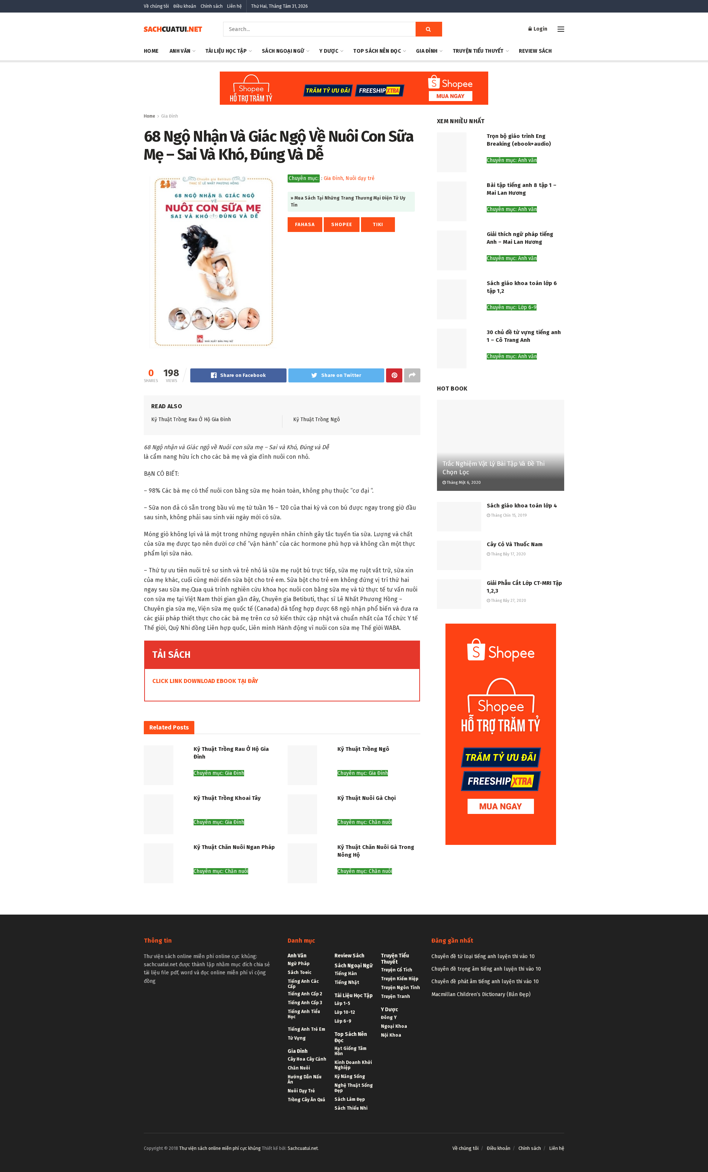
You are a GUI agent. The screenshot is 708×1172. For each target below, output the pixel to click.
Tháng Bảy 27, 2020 (508, 600)
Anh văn (180, 51)
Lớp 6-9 (342, 1021)
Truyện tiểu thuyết (478, 51)
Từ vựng (297, 1038)
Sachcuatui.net (303, 1148)
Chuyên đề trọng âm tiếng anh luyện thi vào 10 (486, 969)
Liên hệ (234, 6)
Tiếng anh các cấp (303, 984)
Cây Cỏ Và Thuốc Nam (514, 544)
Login (539, 29)
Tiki (378, 224)
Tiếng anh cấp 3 (305, 1002)
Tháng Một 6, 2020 (463, 482)
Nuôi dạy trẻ (360, 178)
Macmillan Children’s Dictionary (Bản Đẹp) (481, 994)
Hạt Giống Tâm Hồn (350, 1051)
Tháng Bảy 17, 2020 (508, 554)
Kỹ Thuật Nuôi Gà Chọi (366, 798)
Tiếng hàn (345, 973)
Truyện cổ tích (396, 969)
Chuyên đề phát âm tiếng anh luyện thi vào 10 (485, 981)
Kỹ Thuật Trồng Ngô (316, 419)
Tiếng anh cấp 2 (305, 993)
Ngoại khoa (394, 1026)
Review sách (535, 51)
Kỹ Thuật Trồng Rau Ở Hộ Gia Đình (191, 419)
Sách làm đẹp (349, 1099)
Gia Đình (426, 51)
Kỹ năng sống (349, 1076)
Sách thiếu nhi (351, 1108)
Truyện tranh (395, 996)
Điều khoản (184, 6)
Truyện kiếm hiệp (399, 978)
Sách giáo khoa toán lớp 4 (522, 505)
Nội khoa (391, 1035)
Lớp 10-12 (344, 1012)
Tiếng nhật (346, 982)
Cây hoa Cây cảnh (307, 1059)
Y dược (328, 51)
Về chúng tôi (156, 6)
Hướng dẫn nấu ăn (305, 1079)
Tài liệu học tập (225, 51)
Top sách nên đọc (376, 51)
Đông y (389, 1017)
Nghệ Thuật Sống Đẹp (353, 1088)
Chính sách (212, 6)
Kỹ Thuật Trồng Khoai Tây (227, 798)
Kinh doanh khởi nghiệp (353, 1065)
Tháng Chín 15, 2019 (508, 515)
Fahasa (305, 224)
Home (151, 51)
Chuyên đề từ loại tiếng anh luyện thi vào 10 (483, 956)
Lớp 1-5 (342, 1003)
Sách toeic (299, 972)
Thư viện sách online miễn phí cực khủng (220, 1148)
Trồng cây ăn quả (306, 1099)
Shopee (341, 224)
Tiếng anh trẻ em (306, 1029)
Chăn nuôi (299, 1068)
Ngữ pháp (298, 963)
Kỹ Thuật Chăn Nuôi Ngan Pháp (234, 847)
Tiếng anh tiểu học (304, 1014)
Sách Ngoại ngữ (283, 51)
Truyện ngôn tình (400, 987)
